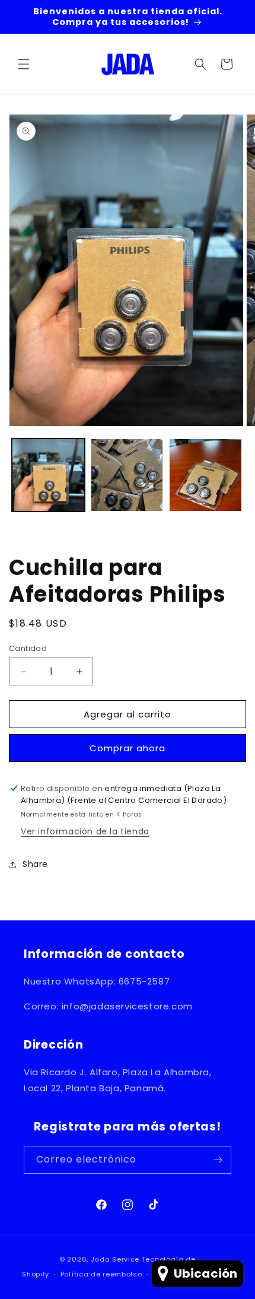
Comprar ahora (127, 748)
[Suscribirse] (218, 1160)
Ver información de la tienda (85, 831)
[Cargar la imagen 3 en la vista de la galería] (205, 475)
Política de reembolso (101, 1274)
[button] (24, 64)
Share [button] (35, 864)
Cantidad (28, 648)
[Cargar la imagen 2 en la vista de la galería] (127, 475)
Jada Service (115, 1259)
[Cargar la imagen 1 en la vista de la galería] (48, 475)
